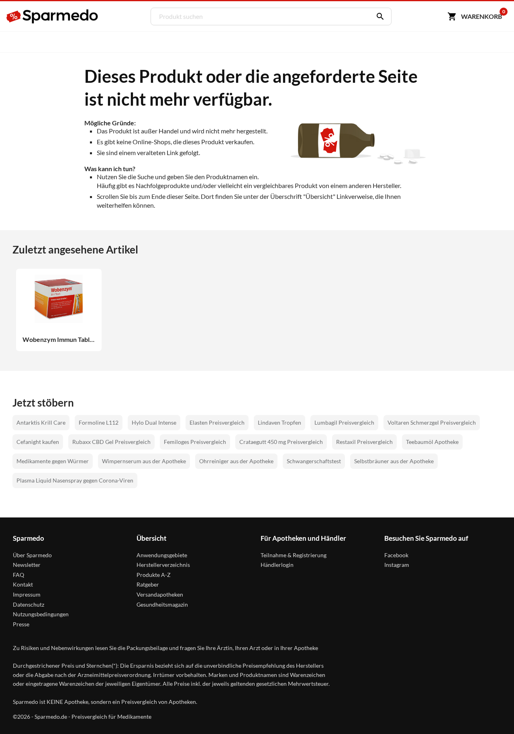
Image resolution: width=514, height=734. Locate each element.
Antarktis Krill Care (40, 422)
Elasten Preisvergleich (217, 422)
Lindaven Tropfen (279, 422)
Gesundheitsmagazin (162, 604)
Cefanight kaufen (37, 441)
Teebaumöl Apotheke (432, 441)
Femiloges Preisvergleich (195, 441)
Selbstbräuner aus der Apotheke (394, 461)
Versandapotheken (160, 594)
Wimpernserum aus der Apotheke (144, 461)
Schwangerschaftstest (314, 461)
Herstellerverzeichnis (163, 564)
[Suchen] (378, 16)
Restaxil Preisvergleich (364, 441)
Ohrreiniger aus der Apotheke (236, 461)
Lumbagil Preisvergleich (344, 422)
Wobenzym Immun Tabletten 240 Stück (58, 339)
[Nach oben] (493, 713)
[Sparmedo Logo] (52, 16)
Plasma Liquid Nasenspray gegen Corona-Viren (74, 480)
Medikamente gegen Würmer (52, 461)
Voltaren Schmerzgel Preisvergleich (432, 422)
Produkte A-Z (154, 574)
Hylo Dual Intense (154, 422)
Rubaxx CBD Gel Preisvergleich (111, 441)
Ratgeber (148, 584)
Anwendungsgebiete (162, 555)
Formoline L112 (98, 422)
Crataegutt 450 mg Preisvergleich (281, 441)
